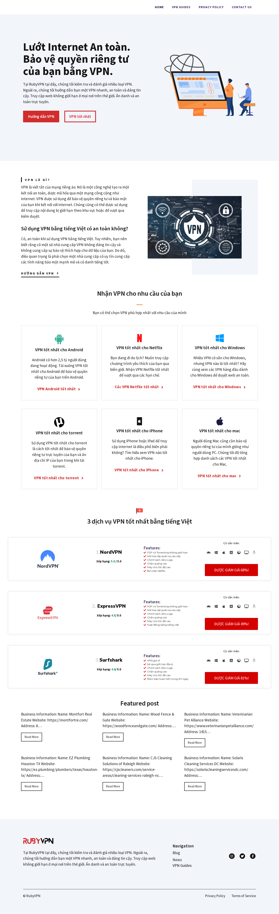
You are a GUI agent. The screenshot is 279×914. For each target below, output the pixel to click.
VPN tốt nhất (80, 116)
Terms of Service (243, 896)
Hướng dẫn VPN (41, 116)
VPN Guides (181, 7)
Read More (32, 737)
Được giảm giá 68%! (231, 569)
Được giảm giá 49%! (231, 623)
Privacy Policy (211, 7)
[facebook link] (253, 856)
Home (159, 7)
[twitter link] (242, 856)
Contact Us (242, 7)
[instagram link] (232, 856)
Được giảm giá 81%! (231, 677)
